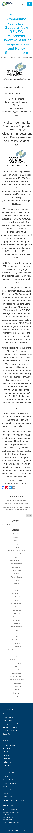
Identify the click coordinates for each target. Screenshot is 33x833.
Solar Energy (7, 748)
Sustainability (16, 673)
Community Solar (16, 554)
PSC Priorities (16, 646)
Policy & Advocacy (9, 745)
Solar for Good (16, 670)
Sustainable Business (16, 676)
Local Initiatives (16, 610)
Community (16, 547)
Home (16, 590)
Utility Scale (16, 693)
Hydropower (7, 762)
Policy (16, 636)
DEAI (16, 557)
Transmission (16, 683)
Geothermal (16, 580)
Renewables (17, 663)
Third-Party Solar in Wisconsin (16, 500)
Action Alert (16, 534)
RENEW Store (7, 796)
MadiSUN (16, 613)
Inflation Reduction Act (16, 597)
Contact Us (6, 734)
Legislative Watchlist (16, 603)
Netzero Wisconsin (16, 626)
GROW (16, 583)
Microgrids (16, 620)
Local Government (16, 607)
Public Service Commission (16, 650)
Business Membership (10, 780)
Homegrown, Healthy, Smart (12, 724)
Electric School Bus (16, 560)
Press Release (16, 640)
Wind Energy (7, 752)
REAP (16, 653)
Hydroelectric (16, 593)
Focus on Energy (16, 577)
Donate (5, 776)
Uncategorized (26, 57)
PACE (16, 633)
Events (16, 573)
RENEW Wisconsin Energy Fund (13, 800)
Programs (16, 643)
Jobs (16, 600)
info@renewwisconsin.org (11, 822)
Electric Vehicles (16, 564)
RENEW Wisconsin (16, 660)
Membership (16, 617)
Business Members (9, 717)
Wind (16, 696)
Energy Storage (16, 570)
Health (16, 587)
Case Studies (7, 720)
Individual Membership (10, 783)
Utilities (16, 689)
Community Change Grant (16, 550)
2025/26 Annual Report (10, 727)
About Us (6, 714)
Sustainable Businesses (16, 680)
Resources (6, 765)
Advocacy (16, 537)
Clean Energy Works (16, 544)
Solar (16, 666)
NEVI (16, 630)
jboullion (6, 57)
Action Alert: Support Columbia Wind (16, 504)
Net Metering (16, 623)
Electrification (16, 567)
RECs (16, 656)
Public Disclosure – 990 (10, 730)
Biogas (16, 540)
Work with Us (7, 790)
